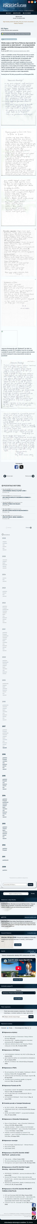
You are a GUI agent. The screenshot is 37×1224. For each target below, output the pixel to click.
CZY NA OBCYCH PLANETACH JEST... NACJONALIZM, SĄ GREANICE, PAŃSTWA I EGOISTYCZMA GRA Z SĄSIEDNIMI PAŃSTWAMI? (20, 1198)
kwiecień (5, 764)
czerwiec (5, 761)
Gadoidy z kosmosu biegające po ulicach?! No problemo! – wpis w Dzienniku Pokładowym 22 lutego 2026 (19, 1134)
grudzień (5, 757)
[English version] (29, 2)
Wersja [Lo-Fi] (7, 1213)
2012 (3, 845)
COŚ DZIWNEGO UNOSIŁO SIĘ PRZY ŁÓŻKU (17, 1054)
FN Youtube (31, 951)
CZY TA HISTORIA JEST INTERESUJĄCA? (16, 1093)
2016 (4, 754)
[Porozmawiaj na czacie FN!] (35, 2)
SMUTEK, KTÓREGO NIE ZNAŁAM (14, 1061)
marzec (4, 766)
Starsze (28, 527)
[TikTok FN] (34, 1217)
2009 (4, 867)
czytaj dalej (18, 944)
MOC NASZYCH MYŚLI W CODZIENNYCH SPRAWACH (20, 1058)
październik (5, 802)
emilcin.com (33, 917)
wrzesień (5, 804)
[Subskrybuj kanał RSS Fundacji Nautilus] (32, 2)
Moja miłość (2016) (10, 1146)
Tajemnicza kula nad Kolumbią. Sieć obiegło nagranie (19, 1075)
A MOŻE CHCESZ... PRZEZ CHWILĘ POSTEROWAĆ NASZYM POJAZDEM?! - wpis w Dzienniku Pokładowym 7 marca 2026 (20, 1128)
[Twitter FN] (34, 1209)
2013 (3, 824)
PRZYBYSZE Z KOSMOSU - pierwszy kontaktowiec (18, 1173)
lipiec (4, 807)
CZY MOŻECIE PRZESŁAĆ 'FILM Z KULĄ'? (16, 1097)
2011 (3, 857)
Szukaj (33, 893)
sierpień (5, 805)
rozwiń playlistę (18, 998)
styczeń (4, 769)
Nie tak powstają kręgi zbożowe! (13, 1161)
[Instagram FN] (34, 1213)
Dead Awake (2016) (10, 1148)
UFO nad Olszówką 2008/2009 (13, 1195)
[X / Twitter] (21, 467)
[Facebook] (16, 467)
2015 (3, 776)
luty (3, 767)
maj (3, 762)
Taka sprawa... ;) (9, 1159)
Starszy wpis (28, 476)
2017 (4, 726)
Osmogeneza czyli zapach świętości (14, 1163)
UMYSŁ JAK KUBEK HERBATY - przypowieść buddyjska (19, 1113)
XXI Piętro (4, 29)
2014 (4, 796)
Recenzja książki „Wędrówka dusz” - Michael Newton (19, 1145)
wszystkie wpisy (32, 933)
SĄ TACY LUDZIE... (10, 1107)
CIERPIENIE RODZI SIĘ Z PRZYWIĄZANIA (16, 1109)
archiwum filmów (18, 979)
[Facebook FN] (34, 1205)
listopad (5, 759)
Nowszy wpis (9, 476)
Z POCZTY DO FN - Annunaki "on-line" (15, 1202)
